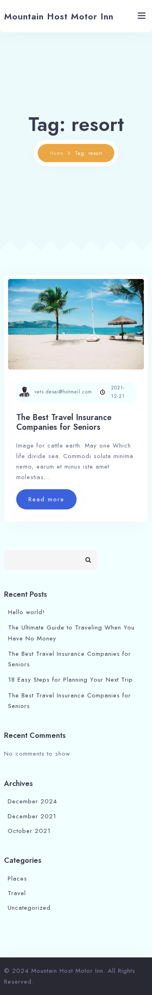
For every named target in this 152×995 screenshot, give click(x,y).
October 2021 (29, 830)
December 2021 (32, 816)
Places (17, 878)
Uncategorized (29, 907)
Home (57, 153)
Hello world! (26, 612)
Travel (17, 893)
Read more (52, 502)
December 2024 (32, 801)
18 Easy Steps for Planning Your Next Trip (70, 679)
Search (88, 560)
